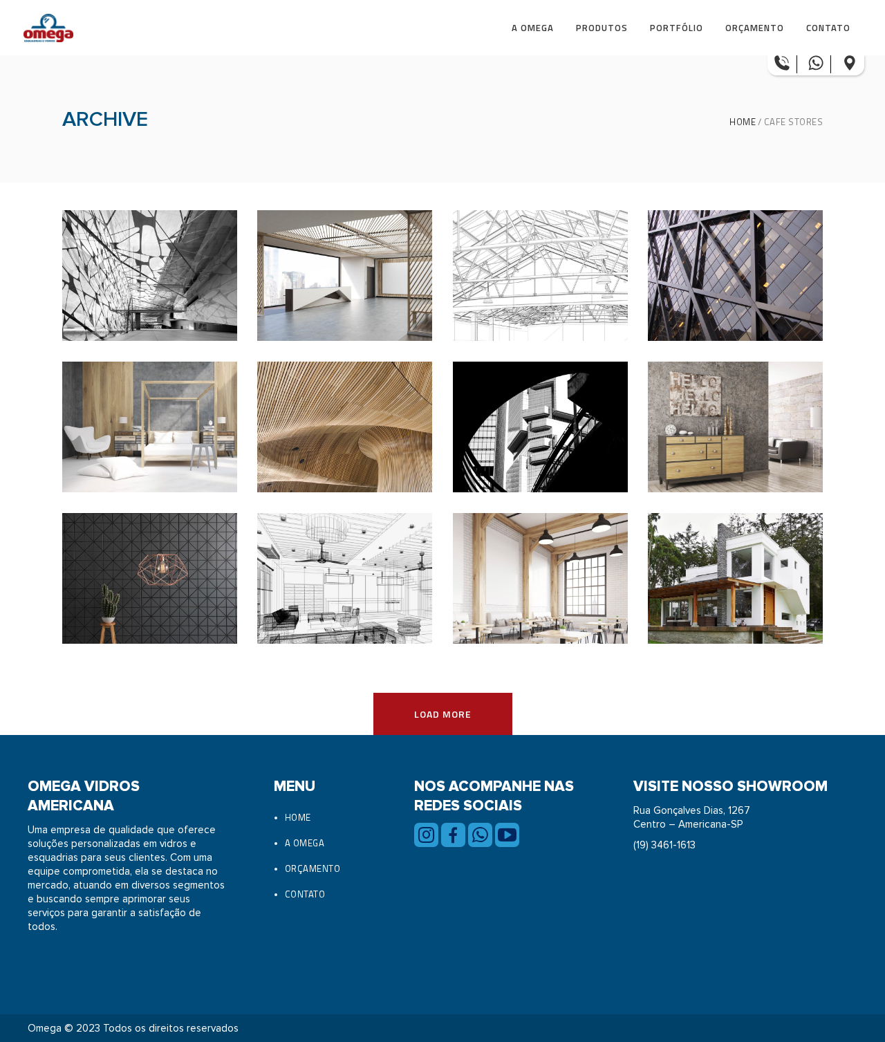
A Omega (305, 843)
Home (742, 122)
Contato (305, 894)
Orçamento (313, 868)
